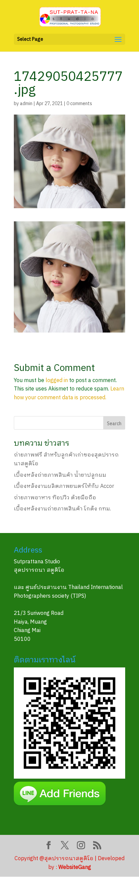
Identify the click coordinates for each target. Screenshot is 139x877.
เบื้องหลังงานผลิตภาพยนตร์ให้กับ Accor (64, 486)
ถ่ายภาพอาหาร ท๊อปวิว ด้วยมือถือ (55, 497)
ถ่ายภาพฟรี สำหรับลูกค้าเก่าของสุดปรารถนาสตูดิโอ (66, 459)
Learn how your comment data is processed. (69, 393)
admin (26, 103)
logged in (57, 380)
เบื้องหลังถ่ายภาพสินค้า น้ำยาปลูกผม (60, 475)
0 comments (79, 103)
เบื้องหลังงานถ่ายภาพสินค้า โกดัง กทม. (62, 508)
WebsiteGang (74, 867)
